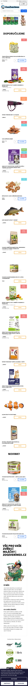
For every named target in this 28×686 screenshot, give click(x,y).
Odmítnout (7, 683)
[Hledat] (19, 10)
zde (16, 675)
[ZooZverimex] (14, 7)
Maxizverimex (18, 639)
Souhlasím (21, 683)
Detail (20, 90)
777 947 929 (5, 1)
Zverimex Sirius (10, 639)
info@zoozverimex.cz (22, 1)
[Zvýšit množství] (17, 60)
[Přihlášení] (22, 10)
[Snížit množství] (17, 61)
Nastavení (14, 679)
